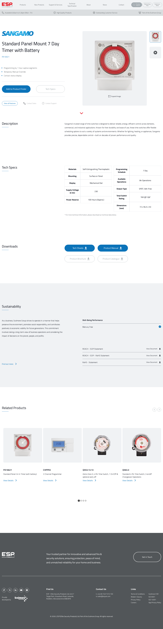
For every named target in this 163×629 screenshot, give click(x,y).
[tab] (79, 501)
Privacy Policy (135, 599)
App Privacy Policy (155, 602)
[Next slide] (159, 410)
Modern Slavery (136, 596)
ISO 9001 (152, 596)
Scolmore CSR (153, 594)
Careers (133, 602)
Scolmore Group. (94, 616)
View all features (10, 103)
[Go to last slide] (154, 410)
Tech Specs (50, 89)
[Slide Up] (81, 114)
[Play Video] (155, 52)
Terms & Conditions (138, 594)
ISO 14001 (152, 599)
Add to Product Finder (16, 89)
